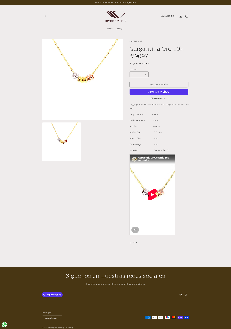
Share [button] (134, 242)
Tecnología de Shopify (65, 327)
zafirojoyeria (52, 327)
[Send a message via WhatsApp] (4, 324)
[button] (45, 16)
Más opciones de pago (159, 98)
